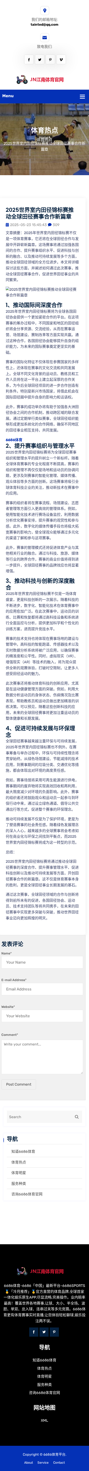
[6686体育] (45, 79)
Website (8, 1007)
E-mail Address (13, 980)
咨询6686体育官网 (26, 1194)
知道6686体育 (23, 1151)
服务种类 (18, 1183)
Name (6, 953)
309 (56, 225)
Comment (9, 1035)
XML (44, 1420)
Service (43, 1463)
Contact (59, 1463)
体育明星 (18, 1173)
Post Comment (18, 1084)
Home (44, 137)
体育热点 (18, 1162)
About (28, 1463)
